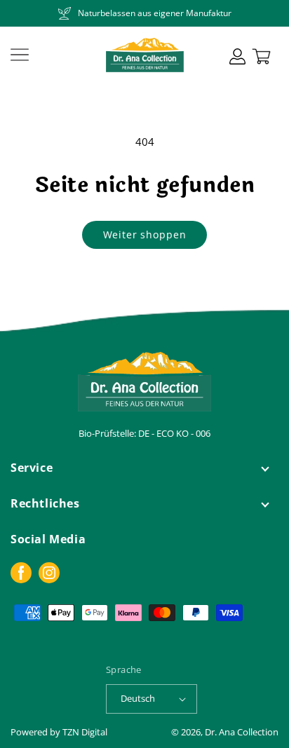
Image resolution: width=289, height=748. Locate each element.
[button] (19, 54)
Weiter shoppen (145, 234)
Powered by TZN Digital (59, 732)
